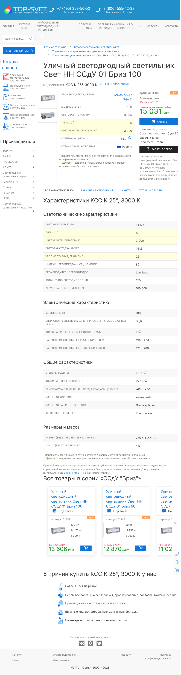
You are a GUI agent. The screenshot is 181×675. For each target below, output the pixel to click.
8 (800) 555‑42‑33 (119, 8)
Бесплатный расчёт (19, 50)
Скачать (125, 190)
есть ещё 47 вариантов (113, 83)
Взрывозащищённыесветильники (22, 106)
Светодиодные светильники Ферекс (15, 174)
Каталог (17, 654)
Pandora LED (10, 181)
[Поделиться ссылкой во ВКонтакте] (81, 644)
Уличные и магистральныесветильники (19, 77)
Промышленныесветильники (20, 87)
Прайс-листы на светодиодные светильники (48, 26)
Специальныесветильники (18, 126)
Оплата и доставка (85, 26)
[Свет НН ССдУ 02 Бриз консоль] (47, 115)
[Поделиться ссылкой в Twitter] (99, 644)
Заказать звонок (73, 12)
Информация (61, 660)
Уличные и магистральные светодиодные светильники (85, 51)
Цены (15, 660)
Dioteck (7, 187)
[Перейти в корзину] (177, 570)
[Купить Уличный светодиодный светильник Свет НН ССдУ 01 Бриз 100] (86, 548)
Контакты (171, 26)
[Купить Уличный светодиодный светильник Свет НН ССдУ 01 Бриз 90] (140, 548)
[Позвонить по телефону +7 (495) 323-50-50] (52, 11)
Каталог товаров (25, 26)
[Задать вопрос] (177, 562)
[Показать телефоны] (177, 554)
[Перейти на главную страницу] (25, 10)
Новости (153, 26)
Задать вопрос (162, 149)
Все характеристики (59, 190)
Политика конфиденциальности (158, 656)
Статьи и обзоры (150, 190)
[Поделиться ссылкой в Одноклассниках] (90, 644)
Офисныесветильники (17, 97)
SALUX (7, 156)
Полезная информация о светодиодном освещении (117, 26)
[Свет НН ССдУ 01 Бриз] (47, 98)
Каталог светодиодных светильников (96, 46)
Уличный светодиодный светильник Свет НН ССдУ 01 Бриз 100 (90, 55)
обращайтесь (72, 472)
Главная (8, 26)
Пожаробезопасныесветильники (22, 116)
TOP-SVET (9, 150)
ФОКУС (7, 167)
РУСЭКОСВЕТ (11, 161)
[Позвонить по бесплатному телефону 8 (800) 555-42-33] (98, 11)
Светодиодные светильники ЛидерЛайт (17, 205)
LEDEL (6, 198)
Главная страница (55, 46)
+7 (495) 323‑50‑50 (73, 8)
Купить (161, 121)
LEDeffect (8, 192)
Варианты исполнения (97, 190)
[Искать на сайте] (30, 38)
